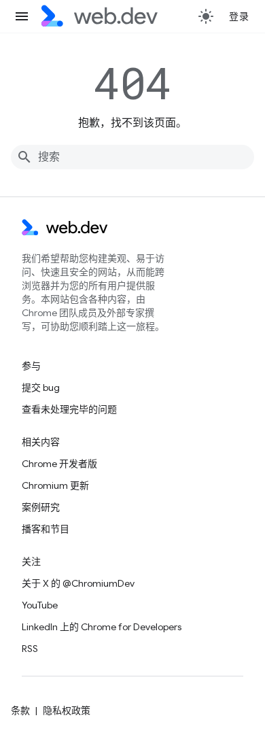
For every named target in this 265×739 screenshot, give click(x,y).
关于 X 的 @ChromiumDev (78, 583)
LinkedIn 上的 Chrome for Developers (101, 627)
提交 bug (41, 387)
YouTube (40, 605)
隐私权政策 (66, 710)
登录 (239, 16)
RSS (30, 648)
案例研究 (41, 507)
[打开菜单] (21, 16)
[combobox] (132, 157)
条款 (20, 710)
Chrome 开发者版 (59, 464)
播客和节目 (45, 529)
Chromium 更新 (55, 485)
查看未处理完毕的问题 (69, 409)
